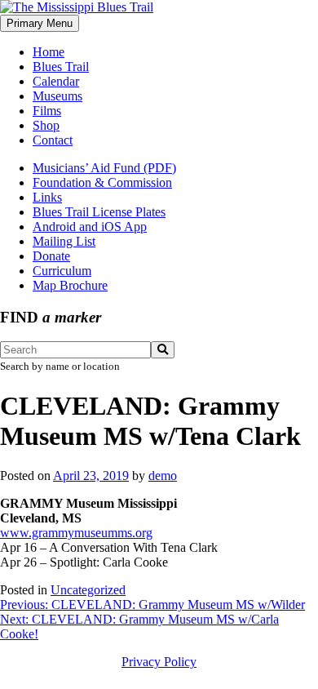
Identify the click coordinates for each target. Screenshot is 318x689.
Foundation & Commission (102, 182)
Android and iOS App (90, 226)
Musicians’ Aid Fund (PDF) (104, 168)
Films (47, 111)
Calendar (56, 81)
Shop (46, 125)
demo (162, 475)
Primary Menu (40, 23)
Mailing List (64, 241)
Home (48, 52)
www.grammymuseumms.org (76, 533)
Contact (53, 140)
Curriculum (62, 271)
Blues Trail (61, 66)
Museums (57, 96)
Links (47, 197)
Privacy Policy (159, 662)
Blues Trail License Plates (99, 212)
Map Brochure (70, 285)
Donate (51, 256)
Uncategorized (88, 590)
